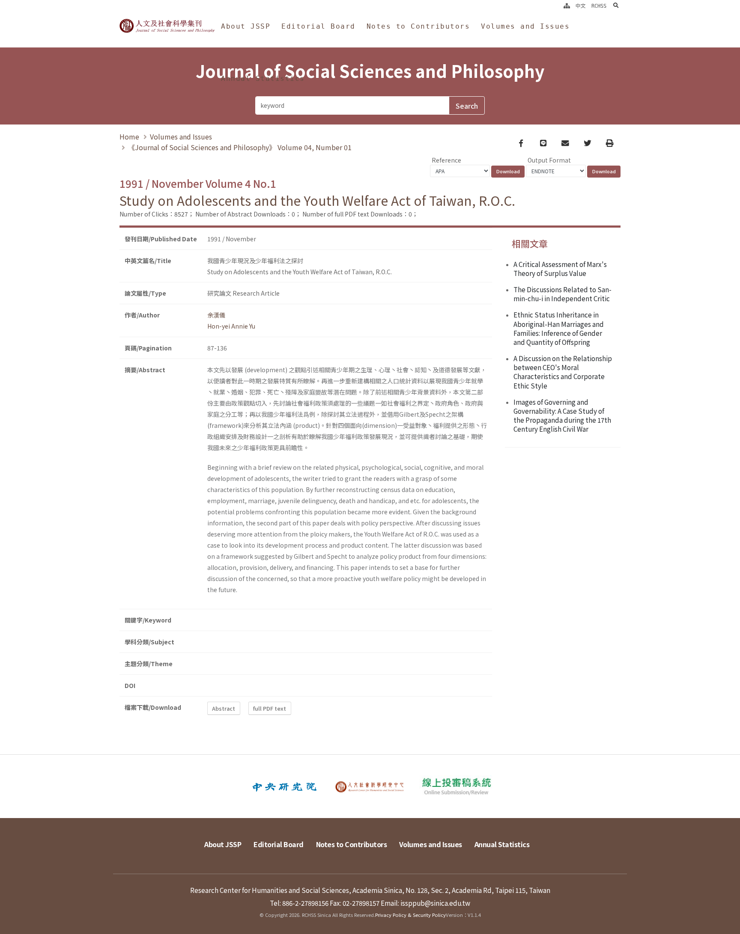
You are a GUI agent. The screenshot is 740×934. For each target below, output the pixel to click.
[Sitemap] (567, 6)
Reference (446, 160)
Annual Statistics (263, 78)
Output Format (549, 160)
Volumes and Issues (525, 26)
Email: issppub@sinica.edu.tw (425, 902)
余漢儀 (216, 315)
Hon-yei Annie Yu (231, 326)
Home (129, 136)
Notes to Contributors (418, 26)
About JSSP (245, 26)
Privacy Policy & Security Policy (410, 914)
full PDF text (269, 708)
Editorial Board (318, 26)
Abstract (223, 708)
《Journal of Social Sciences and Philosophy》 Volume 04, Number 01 (240, 147)
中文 (581, 6)
